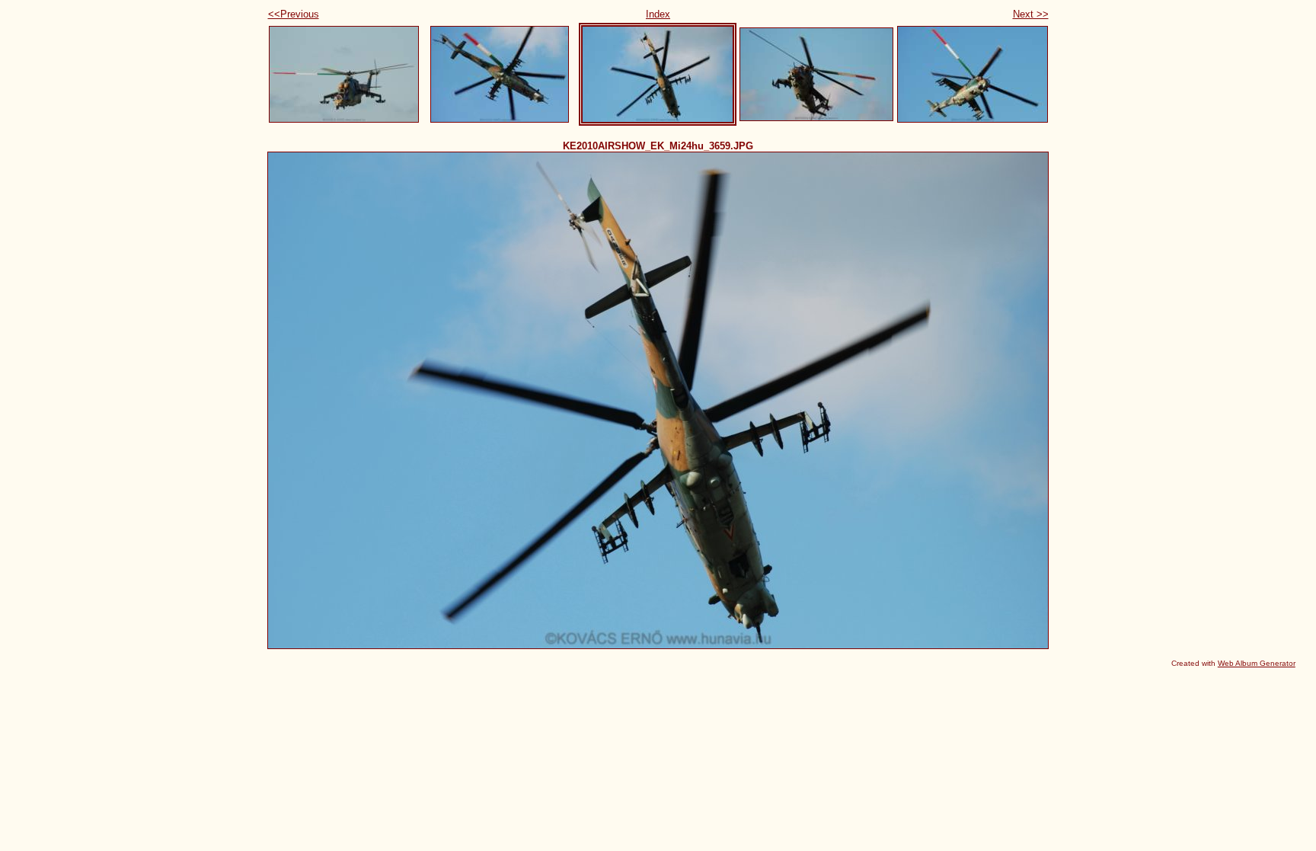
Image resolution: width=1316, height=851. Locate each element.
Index (658, 14)
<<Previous (293, 14)
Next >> (1031, 14)
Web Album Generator (1256, 663)
